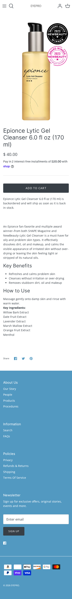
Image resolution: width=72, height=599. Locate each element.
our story (9, 389)
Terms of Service (14, 478)
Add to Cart (36, 188)
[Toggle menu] (4, 6)
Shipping (9, 472)
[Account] (58, 6)
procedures (10, 406)
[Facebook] (4, 543)
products (9, 400)
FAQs (6, 436)
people (7, 394)
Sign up (13, 531)
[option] (36, 68)
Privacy (8, 460)
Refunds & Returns (16, 466)
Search (7, 430)
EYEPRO (15, 585)
